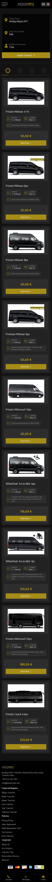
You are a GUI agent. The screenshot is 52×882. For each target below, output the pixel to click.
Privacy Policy (7, 820)
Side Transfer (7, 808)
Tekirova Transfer (9, 812)
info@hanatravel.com (11, 783)
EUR (43, 4)
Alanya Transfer (8, 792)
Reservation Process (10, 856)
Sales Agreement (9, 824)
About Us (6, 844)
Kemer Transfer (8, 800)
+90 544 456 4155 (9, 779)
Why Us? (5, 860)
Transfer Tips (7, 852)
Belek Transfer (8, 796)
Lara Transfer (7, 804)
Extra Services (8, 836)
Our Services (7, 848)
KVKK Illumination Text (11, 828)
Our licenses (7, 832)
